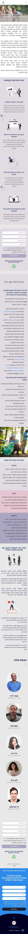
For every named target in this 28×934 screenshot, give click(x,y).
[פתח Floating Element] (23, 930)
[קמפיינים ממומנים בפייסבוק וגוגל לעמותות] (14, 199)
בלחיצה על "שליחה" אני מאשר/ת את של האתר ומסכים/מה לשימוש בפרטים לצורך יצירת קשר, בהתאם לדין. (14, 250)
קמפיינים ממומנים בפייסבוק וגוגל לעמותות (14, 210)
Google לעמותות (9, 312)
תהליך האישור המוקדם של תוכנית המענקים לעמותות (14, 368)
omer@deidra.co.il (17, 930)
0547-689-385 (11, 930)
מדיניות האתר (18, 359)
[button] (26, 2)
